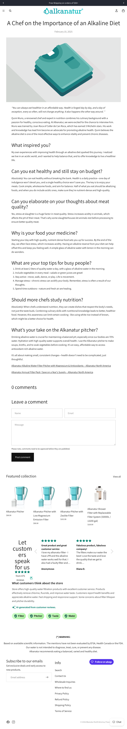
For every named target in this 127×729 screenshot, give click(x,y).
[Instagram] (13, 722)
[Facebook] (8, 722)
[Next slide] (117, 504)
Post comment (22, 457)
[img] (22, 572)
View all (117, 476)
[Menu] (3, 10)
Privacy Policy (62, 693)
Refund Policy (62, 699)
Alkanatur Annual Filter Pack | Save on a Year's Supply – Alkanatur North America (52, 372)
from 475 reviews (20, 578)
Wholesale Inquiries (65, 681)
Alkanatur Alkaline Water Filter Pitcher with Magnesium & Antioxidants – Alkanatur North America (61, 365)
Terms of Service (63, 711)
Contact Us (60, 676)
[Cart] (123, 10)
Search (58, 670)
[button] (36, 551)
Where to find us (63, 687)
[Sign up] (47, 677)
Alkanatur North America (95, 722)
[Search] (10, 10)
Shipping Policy (63, 705)
